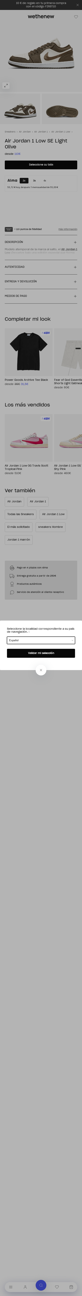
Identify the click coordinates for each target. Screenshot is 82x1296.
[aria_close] (41, 670)
